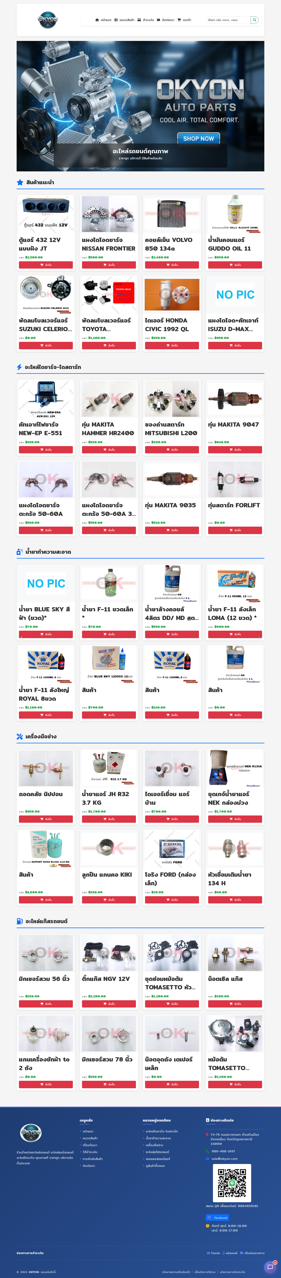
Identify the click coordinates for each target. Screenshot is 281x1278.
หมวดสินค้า (126, 20)
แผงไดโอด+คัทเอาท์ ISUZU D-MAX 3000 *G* (233, 328)
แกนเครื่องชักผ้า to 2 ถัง (44, 1063)
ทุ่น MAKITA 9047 (233, 424)
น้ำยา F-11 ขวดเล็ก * (107, 613)
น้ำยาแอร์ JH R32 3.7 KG (105, 798)
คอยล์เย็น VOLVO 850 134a (168, 244)
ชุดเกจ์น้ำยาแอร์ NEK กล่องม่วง (228, 798)
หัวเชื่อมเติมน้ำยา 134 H (229, 879)
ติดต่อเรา (167, 20)
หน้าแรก (105, 20)
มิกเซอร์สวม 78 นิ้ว (107, 1059)
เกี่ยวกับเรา (90, 1145)
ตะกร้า (186, 20)
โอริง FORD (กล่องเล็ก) (170, 879)
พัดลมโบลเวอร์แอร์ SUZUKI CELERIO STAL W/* (43, 328)
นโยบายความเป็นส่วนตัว (176, 1272)
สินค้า (89, 690)
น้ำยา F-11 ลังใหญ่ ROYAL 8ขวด (44, 694)
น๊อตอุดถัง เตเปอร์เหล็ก (168, 1063)
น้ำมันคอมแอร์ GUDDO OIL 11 (229, 244)
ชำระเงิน (148, 20)
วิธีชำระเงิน (90, 1152)
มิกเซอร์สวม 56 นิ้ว (44, 978)
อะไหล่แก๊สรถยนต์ (157, 1152)
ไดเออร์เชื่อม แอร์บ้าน (167, 798)
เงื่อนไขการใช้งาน (205, 1272)
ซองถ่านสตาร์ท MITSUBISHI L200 (171, 428)
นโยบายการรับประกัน (232, 1272)
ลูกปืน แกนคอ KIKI (107, 874)
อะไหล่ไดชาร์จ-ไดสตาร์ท (162, 1131)
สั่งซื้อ (48, 265)
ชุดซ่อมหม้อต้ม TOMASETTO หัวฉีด (168, 987)
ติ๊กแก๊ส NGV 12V (106, 978)
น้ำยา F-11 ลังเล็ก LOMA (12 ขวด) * (232, 613)
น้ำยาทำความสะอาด (158, 1138)
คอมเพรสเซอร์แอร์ (158, 1159)
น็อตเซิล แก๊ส (225, 978)
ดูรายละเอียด (47, 214)
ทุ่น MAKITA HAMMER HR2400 (108, 428)
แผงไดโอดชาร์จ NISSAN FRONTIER (108, 244)
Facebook (220, 1218)
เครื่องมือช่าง (154, 1145)
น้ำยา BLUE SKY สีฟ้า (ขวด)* (44, 613)
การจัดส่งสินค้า (93, 1159)
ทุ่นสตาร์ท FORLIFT (234, 505)
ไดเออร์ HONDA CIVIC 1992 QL (167, 324)
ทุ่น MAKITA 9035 (170, 505)
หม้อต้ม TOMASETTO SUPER (226, 1067)
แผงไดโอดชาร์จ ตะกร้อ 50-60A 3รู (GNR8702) (108, 513)
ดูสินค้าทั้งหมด (155, 1166)
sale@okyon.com (225, 1159)
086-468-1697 (223, 1151)
